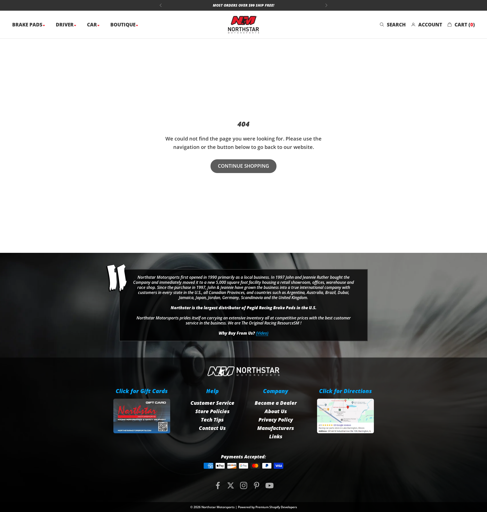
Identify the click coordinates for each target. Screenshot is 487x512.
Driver (65, 24)
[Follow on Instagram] (243, 485)
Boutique (123, 24)
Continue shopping (243, 166)
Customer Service (212, 402)
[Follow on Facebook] (217, 485)
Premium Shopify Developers (276, 507)
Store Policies (212, 411)
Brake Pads (28, 24)
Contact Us (212, 428)
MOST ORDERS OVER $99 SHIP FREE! (243, 5)
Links (275, 436)
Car (92, 24)
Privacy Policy (275, 419)
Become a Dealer (276, 402)
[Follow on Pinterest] (256, 485)
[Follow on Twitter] (230, 485)
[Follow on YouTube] (269, 485)
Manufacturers (275, 428)
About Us (276, 411)
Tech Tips (212, 419)
